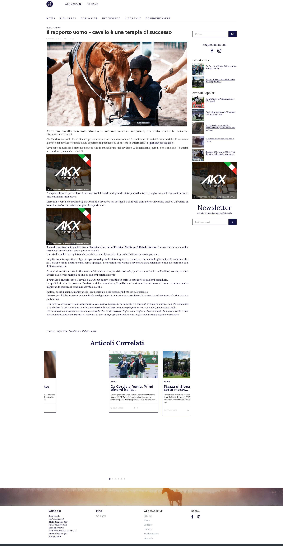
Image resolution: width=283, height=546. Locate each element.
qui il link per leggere (161, 142)
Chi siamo (101, 516)
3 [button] (115, 479)
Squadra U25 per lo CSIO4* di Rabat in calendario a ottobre (220, 153)
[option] (133, 382)
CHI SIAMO (92, 4)
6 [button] (124, 479)
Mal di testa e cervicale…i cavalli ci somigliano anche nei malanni (220, 127)
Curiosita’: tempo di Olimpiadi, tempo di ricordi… (220, 113)
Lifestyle (133, 18)
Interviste (111, 18)
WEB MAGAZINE (73, 4)
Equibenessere (158, 18)
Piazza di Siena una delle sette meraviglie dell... (220, 80)
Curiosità (89, 18)
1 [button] (109, 479)
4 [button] (118, 479)
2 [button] (112, 479)
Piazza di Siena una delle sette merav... (186, 388)
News (50, 18)
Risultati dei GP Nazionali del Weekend (220, 100)
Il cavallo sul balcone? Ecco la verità (220, 139)
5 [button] (121, 479)
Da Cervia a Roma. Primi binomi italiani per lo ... (221, 67)
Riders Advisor (49, 4)
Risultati (68, 18)
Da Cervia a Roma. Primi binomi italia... (132, 388)
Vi (73, 38)
